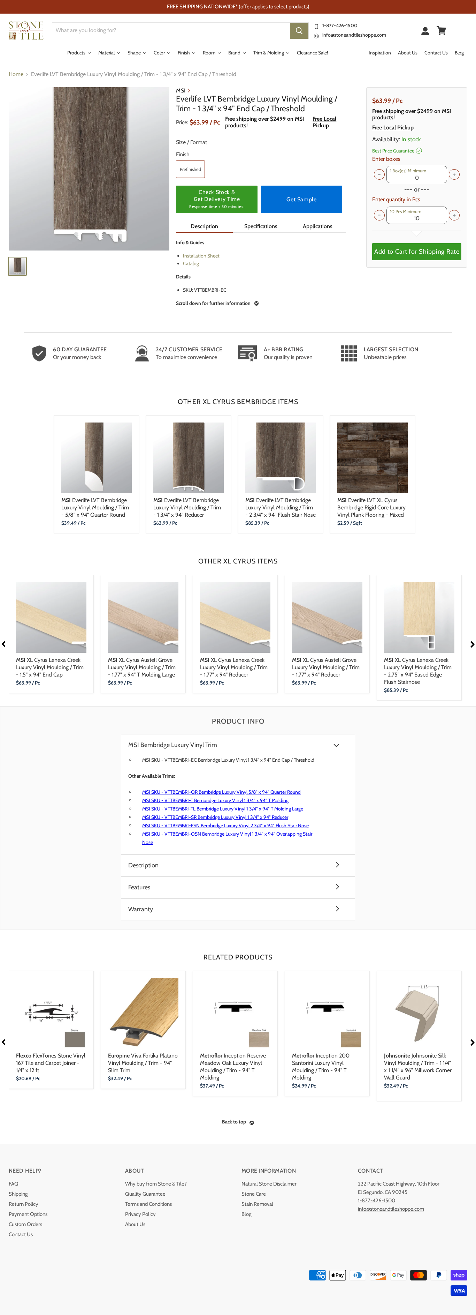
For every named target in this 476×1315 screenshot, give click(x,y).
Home (16, 74)
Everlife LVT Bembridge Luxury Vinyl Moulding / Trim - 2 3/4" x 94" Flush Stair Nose (280, 507)
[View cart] (441, 31)
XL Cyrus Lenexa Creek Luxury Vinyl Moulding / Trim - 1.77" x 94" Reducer (234, 667)
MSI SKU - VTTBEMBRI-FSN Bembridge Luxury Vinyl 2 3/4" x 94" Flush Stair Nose (225, 825)
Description (204, 226)
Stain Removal (257, 1204)
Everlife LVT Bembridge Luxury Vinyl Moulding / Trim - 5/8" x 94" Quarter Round (95, 507)
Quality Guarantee (145, 1194)
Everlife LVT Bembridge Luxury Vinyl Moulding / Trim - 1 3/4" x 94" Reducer (187, 507)
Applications (317, 226)
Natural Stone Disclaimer (269, 1184)
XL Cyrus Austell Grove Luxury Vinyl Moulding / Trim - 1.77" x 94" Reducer (326, 667)
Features (139, 887)
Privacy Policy (140, 1214)
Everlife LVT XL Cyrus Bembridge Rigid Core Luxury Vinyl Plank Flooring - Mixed (371, 507)
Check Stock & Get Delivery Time (216, 199)
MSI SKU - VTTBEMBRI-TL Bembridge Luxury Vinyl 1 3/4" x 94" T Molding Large (222, 809)
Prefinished (190, 169)
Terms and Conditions (148, 1204)
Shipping (18, 1194)
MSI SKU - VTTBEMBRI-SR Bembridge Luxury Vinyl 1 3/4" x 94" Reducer (215, 817)
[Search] (299, 31)
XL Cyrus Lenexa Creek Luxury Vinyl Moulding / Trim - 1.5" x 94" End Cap (50, 667)
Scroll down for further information (213, 303)
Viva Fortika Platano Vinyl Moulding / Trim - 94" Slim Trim (143, 1063)
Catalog (191, 263)
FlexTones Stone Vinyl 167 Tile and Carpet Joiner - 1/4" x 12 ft (50, 1063)
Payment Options (28, 1214)
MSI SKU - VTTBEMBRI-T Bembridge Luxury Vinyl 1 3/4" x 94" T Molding (215, 800)
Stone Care (253, 1194)
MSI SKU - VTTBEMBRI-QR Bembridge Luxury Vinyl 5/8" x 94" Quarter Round (221, 792)
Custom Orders (25, 1224)
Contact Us (21, 1234)
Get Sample (301, 199)
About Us (135, 1224)
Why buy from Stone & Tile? (156, 1184)
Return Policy (23, 1204)
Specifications (260, 226)
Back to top (234, 1122)
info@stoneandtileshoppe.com (354, 35)
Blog (246, 1214)
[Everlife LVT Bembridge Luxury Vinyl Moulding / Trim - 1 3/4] (89, 169)
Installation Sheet (201, 256)
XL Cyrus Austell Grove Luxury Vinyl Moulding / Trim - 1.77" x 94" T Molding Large (142, 667)
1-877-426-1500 (340, 25)
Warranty (140, 909)
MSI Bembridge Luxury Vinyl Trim (172, 745)
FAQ (13, 1184)
